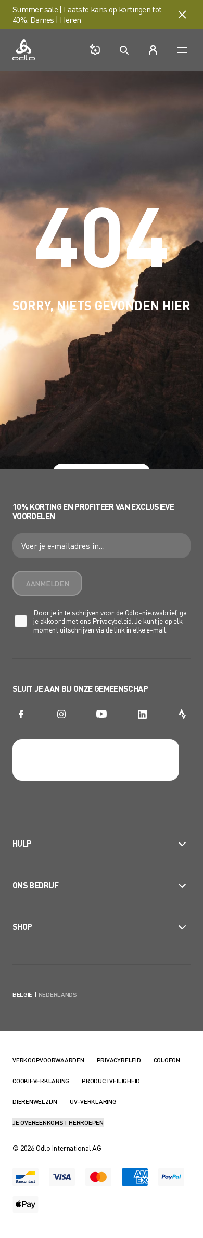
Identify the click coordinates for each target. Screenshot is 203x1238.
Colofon (167, 1060)
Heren (70, 19)
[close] (182, 14)
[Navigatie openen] (182, 50)
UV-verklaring (93, 1101)
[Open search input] (124, 50)
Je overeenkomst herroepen (58, 1122)
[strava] (182, 714)
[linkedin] (142, 714)
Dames (43, 19)
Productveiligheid (111, 1081)
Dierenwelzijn (34, 1101)
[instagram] (61, 714)
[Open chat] (94, 50)
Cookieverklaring (40, 1081)
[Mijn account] (153, 50)
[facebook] (20, 714)
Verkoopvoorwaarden (48, 1060)
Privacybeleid (111, 620)
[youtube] (101, 714)
